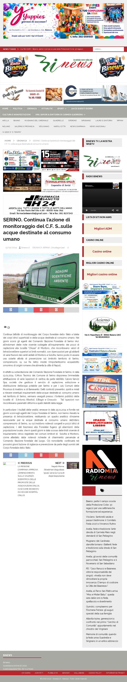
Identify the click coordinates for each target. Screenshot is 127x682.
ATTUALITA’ (47, 109)
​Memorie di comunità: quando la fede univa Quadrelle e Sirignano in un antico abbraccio (102, 637)
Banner (65, 673)
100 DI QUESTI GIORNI (82, 109)
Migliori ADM (103, 228)
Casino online (102, 251)
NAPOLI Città (60, 126)
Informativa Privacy (115, 673)
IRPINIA (120, 121)
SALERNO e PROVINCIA (24, 126)
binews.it (25, 247)
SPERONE (72, 121)
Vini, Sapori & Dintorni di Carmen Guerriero (59, 115)
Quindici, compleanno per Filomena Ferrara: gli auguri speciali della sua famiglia (99, 610)
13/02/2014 (11, 247)
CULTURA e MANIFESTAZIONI (16, 115)
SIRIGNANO (86, 121)
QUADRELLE (58, 121)
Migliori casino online (103, 274)
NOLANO (6, 126)
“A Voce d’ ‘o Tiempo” (11, 132)
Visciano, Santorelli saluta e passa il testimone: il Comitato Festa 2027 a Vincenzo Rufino (101, 520)
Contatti (39, 673)
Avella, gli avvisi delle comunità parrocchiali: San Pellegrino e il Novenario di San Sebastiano (101, 560)
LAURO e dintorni (104, 121)
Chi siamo (26, 673)
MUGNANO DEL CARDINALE (36, 121)
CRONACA (32, 109)
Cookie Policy (95, 673)
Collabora (79, 673)
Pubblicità (53, 673)
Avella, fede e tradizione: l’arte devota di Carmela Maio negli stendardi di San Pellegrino (101, 532)
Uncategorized (58, 247)
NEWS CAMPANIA (77, 126)
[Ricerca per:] (108, 49)
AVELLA (5, 121)
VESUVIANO (44, 126)
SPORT (60, 109)
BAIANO (16, 121)
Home (5, 109)
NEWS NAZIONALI (98, 126)
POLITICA (17, 109)
